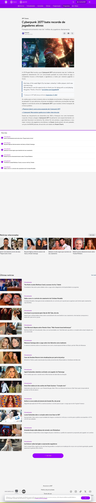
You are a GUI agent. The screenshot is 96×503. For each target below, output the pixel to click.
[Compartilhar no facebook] (68, 33)
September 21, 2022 (51, 95)
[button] (11, 248)
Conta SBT (82, 2)
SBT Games (25, 18)
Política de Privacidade (41, 498)
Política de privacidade (47, 489)
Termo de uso (48, 493)
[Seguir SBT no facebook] (71, 491)
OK (85, 498)
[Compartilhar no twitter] (72, 33)
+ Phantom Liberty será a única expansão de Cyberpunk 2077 (41, 109)
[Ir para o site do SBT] (24, 491)
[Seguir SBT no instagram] (76, 491)
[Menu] (89, 2)
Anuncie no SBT (47, 486)
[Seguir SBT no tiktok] (80, 491)
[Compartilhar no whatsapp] (64, 33)
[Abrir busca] (73, 2)
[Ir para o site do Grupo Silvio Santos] (12, 491)
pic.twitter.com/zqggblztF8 (50, 89)
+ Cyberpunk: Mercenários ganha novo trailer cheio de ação (40, 112)
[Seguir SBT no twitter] (85, 491)
